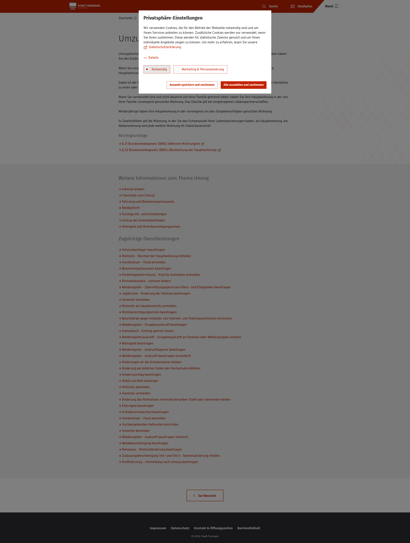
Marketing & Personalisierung (203, 69)
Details (153, 58)
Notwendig (159, 69)
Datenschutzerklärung (165, 47)
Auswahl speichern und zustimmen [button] (192, 85)
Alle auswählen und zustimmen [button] (244, 85)
